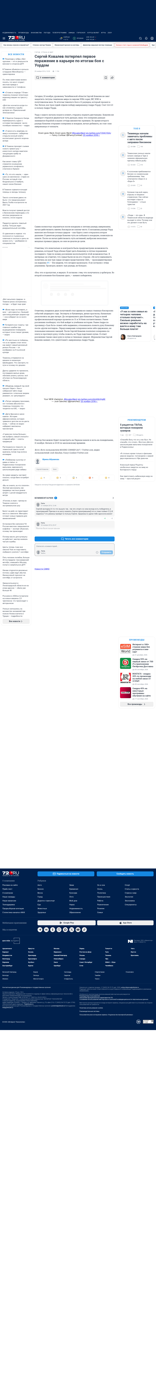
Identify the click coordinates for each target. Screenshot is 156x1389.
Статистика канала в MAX (13, 912)
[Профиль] (152, 38)
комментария (47, 77)
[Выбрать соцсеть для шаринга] (112, 77)
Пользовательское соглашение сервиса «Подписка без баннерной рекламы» (106, 1015)
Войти (43, 553)
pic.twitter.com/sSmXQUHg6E (91, 399)
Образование (75, 912)
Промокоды (23, 33)
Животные (42, 908)
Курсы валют (93, 33)
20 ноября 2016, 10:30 (42, 71)
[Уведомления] (146, 38)
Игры (103, 33)
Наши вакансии (9, 901)
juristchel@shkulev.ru (58, 1006)
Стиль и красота (132, 889)
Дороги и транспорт (46, 901)
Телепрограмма (59, 33)
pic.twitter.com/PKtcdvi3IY (47, 284)
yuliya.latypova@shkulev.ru (130, 987)
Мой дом (73, 901)
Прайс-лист (7, 889)
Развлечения (103, 905)
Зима (71, 885)
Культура (73, 893)
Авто (40, 885)
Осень (99, 889)
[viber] (59, 929)
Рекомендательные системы (89, 1011)
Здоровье (42, 912)
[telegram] (40, 929)
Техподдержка (8, 905)
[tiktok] (84, 929)
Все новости (16, 54)
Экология (129, 897)
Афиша (72, 33)
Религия (100, 908)
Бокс (55, 469)
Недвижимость (9, 33)
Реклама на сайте (10, 885)
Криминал (73, 889)
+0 (105, 518)
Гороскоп (81, 33)
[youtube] (78, 929)
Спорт (127, 885)
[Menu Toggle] (4, 38)
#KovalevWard (78, 133)
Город (40, 897)
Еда (39, 905)
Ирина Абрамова (50, 459)
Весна (40, 893)
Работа (100, 901)
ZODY (110, 33)
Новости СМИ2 (42, 569)
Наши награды (8, 897)
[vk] (46, 929)
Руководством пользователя (89, 996)
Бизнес (41, 889)
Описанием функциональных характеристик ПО (96, 998)
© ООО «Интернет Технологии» (13, 1022)
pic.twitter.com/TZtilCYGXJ (98, 133)
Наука (71, 905)
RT (48, 262)
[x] (71, 929)
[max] (65, 929)
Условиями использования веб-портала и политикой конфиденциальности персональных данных (113, 999)
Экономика (130, 901)
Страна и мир (130, 893)
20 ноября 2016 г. (91, 135)
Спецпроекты (131, 905)
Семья (100, 912)
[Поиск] (140, 38)
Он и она (101, 885)
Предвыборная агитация (13, 908)
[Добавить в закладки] (105, 77)
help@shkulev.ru (7, 1007)
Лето (71, 897)
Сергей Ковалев (42, 469)
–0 (112, 518)
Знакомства (36, 33)
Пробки (78, 38)
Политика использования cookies (91, 1008)
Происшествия (103, 897)
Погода (47, 33)
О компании (7, 893)
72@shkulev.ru (29, 1004)
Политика (101, 893)
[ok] (52, 929)
